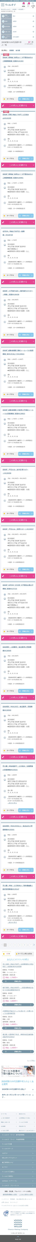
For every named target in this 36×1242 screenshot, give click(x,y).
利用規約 (12, 1199)
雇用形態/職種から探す (10, 1194)
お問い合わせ (5, 1202)
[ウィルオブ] (8, 5)
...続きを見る (12, 803)
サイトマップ (13, 1202)
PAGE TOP (18, 1239)
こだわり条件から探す (26, 1194)
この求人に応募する (18, 105)
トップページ (5, 1199)
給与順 (18, 50)
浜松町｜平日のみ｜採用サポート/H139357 (18, 529)
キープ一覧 (3, 1113)
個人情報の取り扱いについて (24, 1199)
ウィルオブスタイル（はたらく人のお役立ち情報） (15, 1205)
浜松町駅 (14, 9)
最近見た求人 (22, 1113)
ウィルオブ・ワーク (6, 0)
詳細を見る (25, 99)
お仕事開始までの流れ (24, 1118)
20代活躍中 (21, 9)
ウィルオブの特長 (23, 1122)
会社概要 (3, 1126)
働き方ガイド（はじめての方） (26, 1130)
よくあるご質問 (5, 1130)
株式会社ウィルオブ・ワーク (23, 1211)
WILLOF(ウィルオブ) (5, 9)
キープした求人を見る (25, 953)
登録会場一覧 (22, 1126)
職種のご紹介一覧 (5, 1122)
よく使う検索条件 (5, 1118)
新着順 (12, 50)
